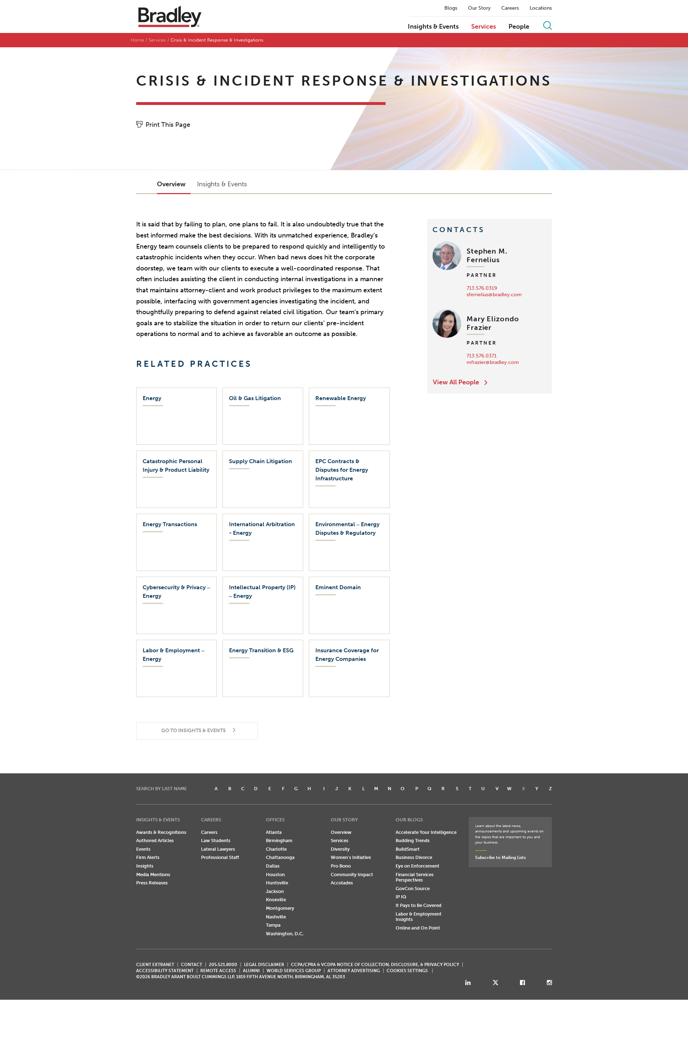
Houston (275, 874)
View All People (456, 382)
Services (483, 26)
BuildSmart (408, 849)
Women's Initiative (351, 857)
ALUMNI (251, 970)
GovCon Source (413, 888)
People (518, 26)
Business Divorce (414, 857)
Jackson (275, 891)
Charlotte (276, 849)
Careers (510, 8)
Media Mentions (153, 874)
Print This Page (167, 125)
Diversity (340, 849)
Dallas (273, 866)
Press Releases (152, 882)
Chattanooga (280, 857)
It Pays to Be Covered (418, 905)
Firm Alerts (147, 857)
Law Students (215, 840)
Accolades (342, 882)
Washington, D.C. (285, 933)
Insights (144, 866)
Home (137, 40)
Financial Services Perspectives (415, 877)
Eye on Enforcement (417, 866)
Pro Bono (341, 866)
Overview (341, 832)
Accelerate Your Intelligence (426, 832)
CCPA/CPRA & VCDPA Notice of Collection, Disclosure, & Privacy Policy (375, 964)
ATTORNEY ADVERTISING (354, 970)
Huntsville (277, 882)
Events (143, 849)
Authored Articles (155, 840)
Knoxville (276, 899)
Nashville (276, 916)
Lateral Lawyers (218, 849)
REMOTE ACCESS (218, 970)
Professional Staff (220, 857)
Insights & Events (433, 26)
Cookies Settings (407, 970)
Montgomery (280, 908)
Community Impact (352, 874)
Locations (541, 8)
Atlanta (274, 832)
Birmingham (279, 840)
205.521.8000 (223, 964)
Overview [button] (171, 184)
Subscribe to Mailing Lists (500, 857)
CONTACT (191, 964)
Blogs (450, 8)
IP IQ (401, 896)
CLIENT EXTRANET (155, 964)
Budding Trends (413, 840)
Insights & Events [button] (222, 184)
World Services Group (294, 970)
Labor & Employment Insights (418, 916)
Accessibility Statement (165, 970)
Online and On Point (418, 928)
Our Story (479, 8)
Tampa (273, 925)
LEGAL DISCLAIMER (264, 964)
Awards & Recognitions (161, 832)
